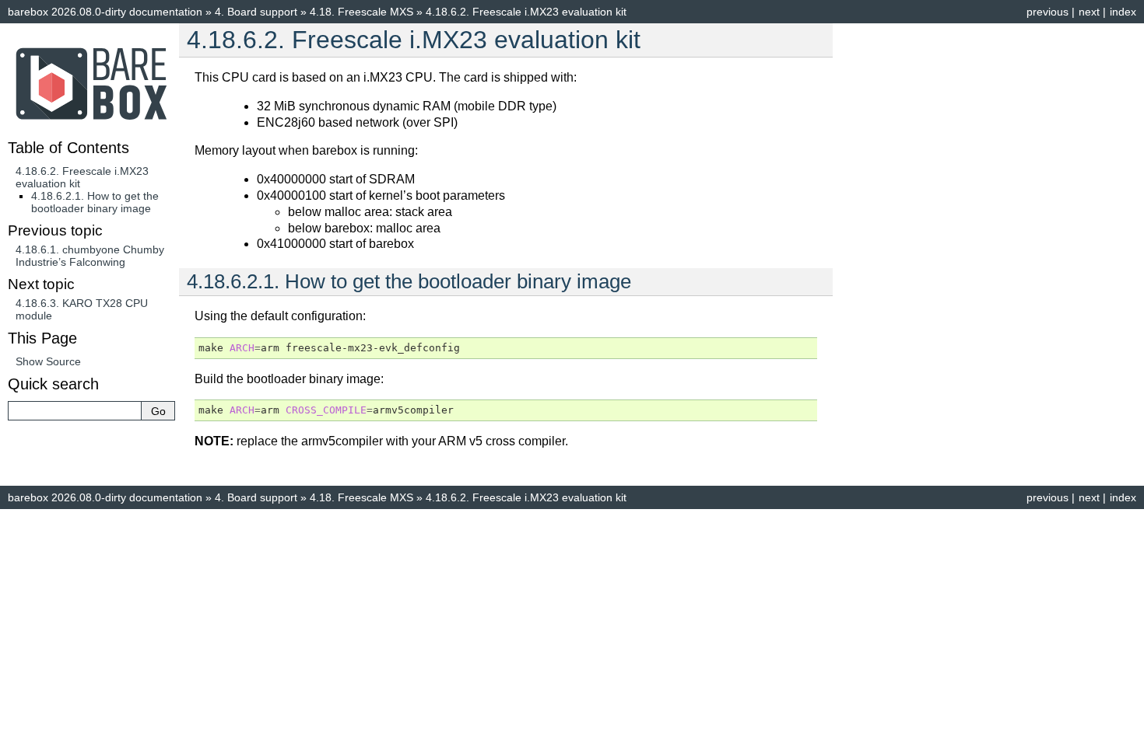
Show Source (48, 361)
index (1123, 11)
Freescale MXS (361, 11)
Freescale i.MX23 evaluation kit (526, 11)
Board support (256, 11)
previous (1047, 11)
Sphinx (689, 521)
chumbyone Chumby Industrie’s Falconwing (90, 255)
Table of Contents (68, 147)
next (1089, 11)
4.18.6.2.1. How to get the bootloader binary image (95, 202)
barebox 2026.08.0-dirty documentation (105, 11)
